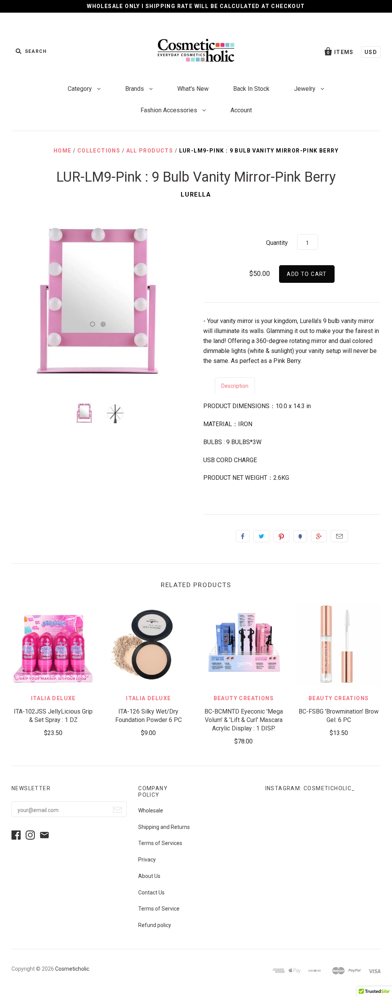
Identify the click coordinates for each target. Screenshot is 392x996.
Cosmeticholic (72, 969)
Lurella (196, 194)
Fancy (300, 536)
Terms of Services (160, 843)
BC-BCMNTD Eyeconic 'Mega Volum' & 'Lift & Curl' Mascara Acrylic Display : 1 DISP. (243, 720)
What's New (193, 88)
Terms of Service (159, 909)
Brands (135, 88)
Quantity (277, 242)
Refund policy (154, 925)
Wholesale (150, 810)
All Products (149, 151)
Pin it (281, 536)
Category (80, 88)
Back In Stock (251, 88)
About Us (149, 876)
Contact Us (151, 892)
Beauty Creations (244, 698)
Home (63, 151)
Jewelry (305, 88)
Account (241, 110)
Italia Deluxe (53, 698)
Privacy (147, 860)
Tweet (261, 536)
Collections (98, 151)
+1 (319, 536)
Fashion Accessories (169, 110)
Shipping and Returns (164, 827)
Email (339, 536)
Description (234, 386)
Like (243, 536)
